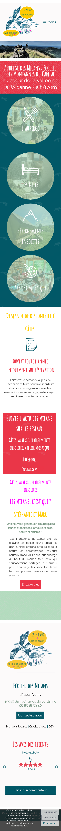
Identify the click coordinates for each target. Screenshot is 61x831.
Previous (4, 767)
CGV (51, 726)
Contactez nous (30, 715)
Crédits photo (37, 726)
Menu (52, 22)
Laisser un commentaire (30, 790)
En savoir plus (30, 584)
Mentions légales (16, 726)
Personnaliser (50, 823)
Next (56, 767)
